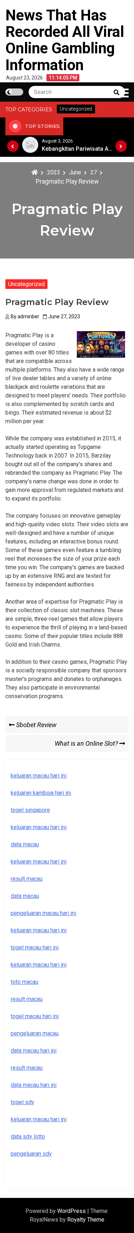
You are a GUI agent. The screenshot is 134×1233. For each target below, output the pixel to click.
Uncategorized (26, 284)
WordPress (72, 1211)
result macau (27, 999)
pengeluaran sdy (31, 1153)
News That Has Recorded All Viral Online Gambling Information (64, 40)
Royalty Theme (85, 1219)
